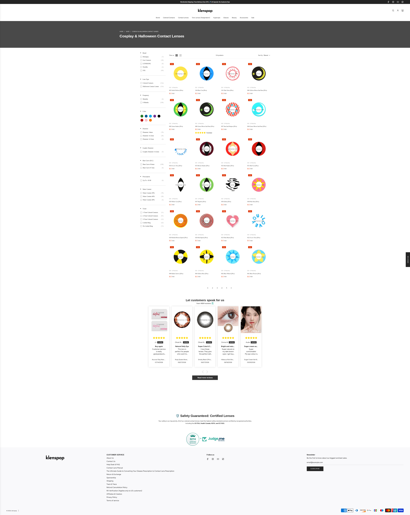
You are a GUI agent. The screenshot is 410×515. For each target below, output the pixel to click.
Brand (144, 53)
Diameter (145, 128)
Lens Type (145, 79)
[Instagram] (393, 2)
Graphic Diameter (147, 148)
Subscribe (315, 469)
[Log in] (397, 10)
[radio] (177, 55)
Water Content (146, 189)
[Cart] (402, 10)
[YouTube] (397, 2)
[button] (264, 55)
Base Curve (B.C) (147, 160)
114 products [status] (219, 55)
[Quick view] (189, 83)
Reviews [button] (408, 259)
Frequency (145, 95)
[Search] (393, 10)
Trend (144, 209)
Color (144, 111)
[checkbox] (152, 57)
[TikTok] (402, 2)
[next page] (231, 288)
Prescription (146, 176)
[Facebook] (388, 2)
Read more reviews (205, 378)
